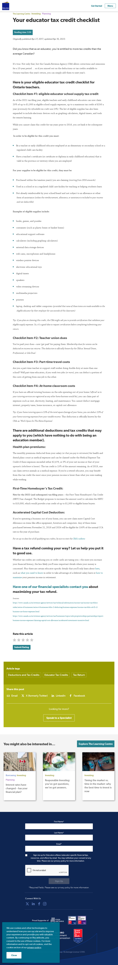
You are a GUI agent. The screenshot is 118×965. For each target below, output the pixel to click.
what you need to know (32, 573)
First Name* (59, 821)
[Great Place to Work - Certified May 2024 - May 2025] (80, 936)
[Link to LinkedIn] (33, 904)
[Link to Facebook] (39, 904)
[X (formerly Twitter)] (27, 904)
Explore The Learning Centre (96, 743)
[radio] (15, 640)
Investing (36, 13)
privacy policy (34, 947)
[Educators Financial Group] (10, 5)
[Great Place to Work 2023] (72, 920)
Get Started (96, 6)
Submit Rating (21, 647)
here (97, 568)
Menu (110, 6)
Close (14, 955)
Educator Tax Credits (56, 675)
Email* (59, 844)
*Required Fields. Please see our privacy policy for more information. (59, 887)
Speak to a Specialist (59, 717)
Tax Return (79, 675)
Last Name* (59, 833)
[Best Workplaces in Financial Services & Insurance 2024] (82, 920)
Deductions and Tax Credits (23, 675)
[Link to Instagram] (45, 904)
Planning (46, 13)
